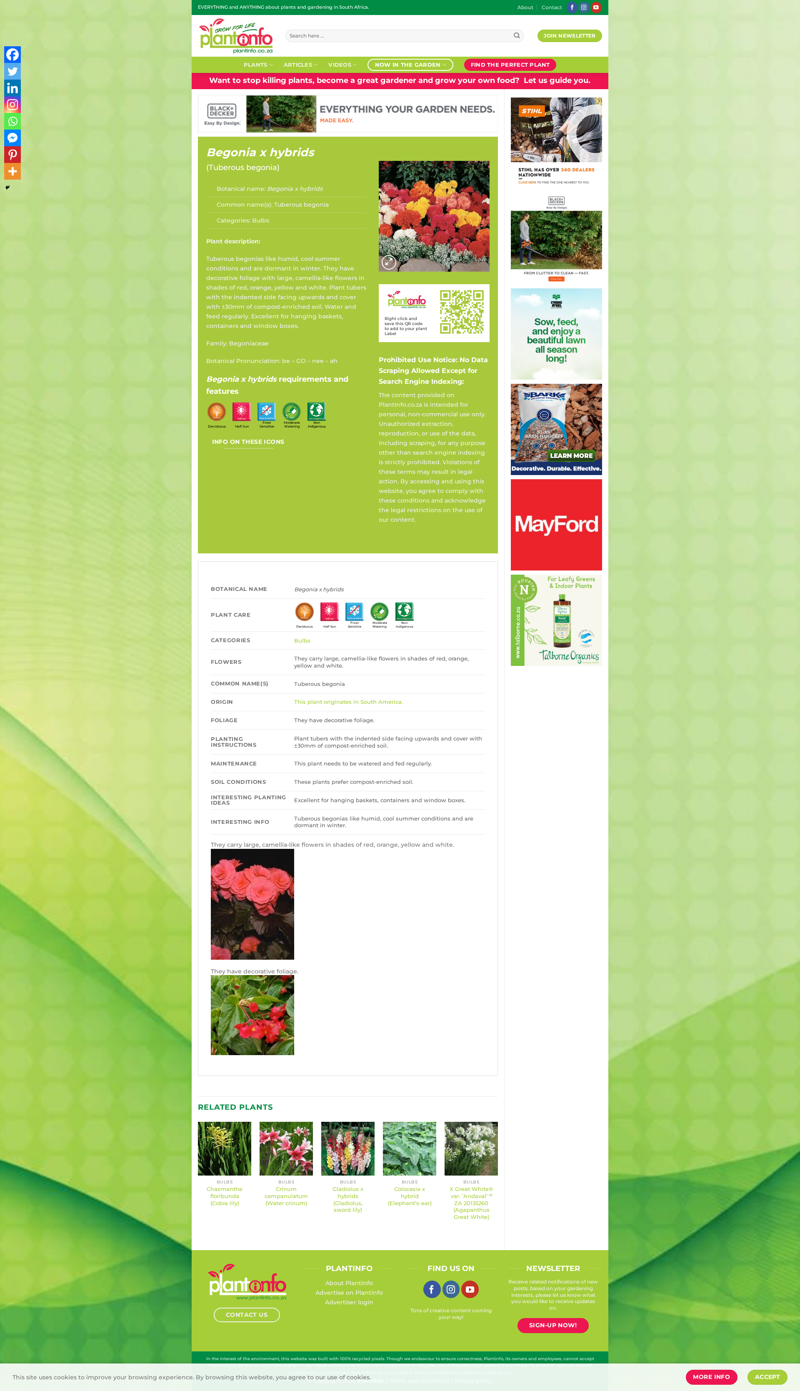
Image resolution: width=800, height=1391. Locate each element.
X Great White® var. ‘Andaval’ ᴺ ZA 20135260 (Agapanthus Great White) (471, 1203)
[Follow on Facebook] (572, 7)
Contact (552, 7)
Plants (256, 64)
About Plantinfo (349, 1283)
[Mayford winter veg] (596, 524)
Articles (298, 64)
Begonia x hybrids (260, 152)
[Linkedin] (12, 88)
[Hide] (7, 187)
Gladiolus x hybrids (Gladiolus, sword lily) (347, 1199)
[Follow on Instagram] (584, 7)
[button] (389, 262)
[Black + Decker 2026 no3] (567, 238)
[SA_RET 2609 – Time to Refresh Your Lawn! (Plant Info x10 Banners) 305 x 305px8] (582, 333)
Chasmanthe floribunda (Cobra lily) (224, 1196)
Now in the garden (407, 64)
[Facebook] (12, 54)
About (525, 7)
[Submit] (516, 36)
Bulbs (260, 220)
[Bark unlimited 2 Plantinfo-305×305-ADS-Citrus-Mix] (593, 429)
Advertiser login (349, 1302)
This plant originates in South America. (348, 701)
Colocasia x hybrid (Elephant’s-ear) (410, 1196)
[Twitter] (12, 71)
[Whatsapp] (12, 121)
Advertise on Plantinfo (349, 1292)
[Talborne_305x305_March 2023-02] (517, 619)
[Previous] (198, 1179)
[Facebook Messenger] (12, 138)
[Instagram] (12, 104)
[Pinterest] (12, 154)
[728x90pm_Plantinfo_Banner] (369, 113)
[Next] (497, 1179)
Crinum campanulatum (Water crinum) (286, 1196)
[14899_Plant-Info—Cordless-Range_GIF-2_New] (567, 142)
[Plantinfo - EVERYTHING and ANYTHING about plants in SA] (235, 36)
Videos (339, 64)
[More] (12, 171)
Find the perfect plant (510, 64)
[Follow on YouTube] (596, 7)
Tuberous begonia (243, 167)
